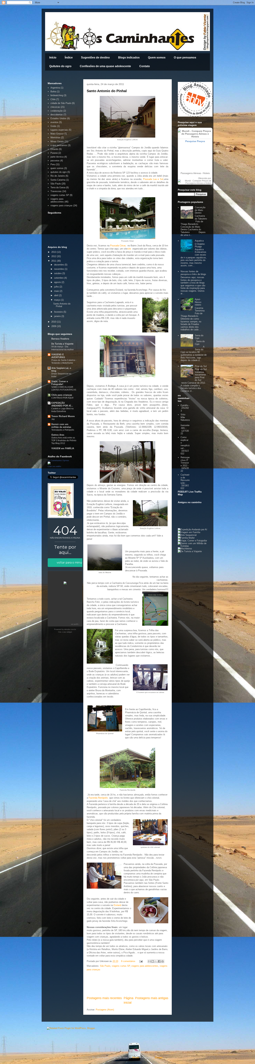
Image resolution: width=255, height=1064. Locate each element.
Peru (52, 164)
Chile (53, 99)
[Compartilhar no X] (156, 961)
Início (52, 57)
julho (57, 286)
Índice (69, 57)
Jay (53, 419)
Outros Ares (57, 435)
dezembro (59, 264)
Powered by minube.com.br (65, 629)
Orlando (54, 149)
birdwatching (56, 95)
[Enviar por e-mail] (149, 961)
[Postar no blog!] (152, 961)
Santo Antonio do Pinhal (107, 91)
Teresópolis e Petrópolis (62, 430)
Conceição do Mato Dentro (200, 210)
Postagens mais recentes (104, 998)
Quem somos (156, 57)
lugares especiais (59, 130)
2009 (54, 326)
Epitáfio (184, 405)
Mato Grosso (56, 133)
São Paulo (105, 966)
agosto (58, 282)
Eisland (117, 905)
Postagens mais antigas (151, 998)
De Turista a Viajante (62, 343)
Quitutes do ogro (60, 66)
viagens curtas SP (121, 966)
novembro (59, 269)
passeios (55, 160)
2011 (54, 261)
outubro (58, 273)
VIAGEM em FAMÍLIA (62, 448)
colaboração (56, 110)
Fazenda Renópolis (98, 797)
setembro (59, 278)
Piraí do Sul (201, 366)
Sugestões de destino (95, 57)
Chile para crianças (61, 395)
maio (57, 291)
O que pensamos (185, 57)
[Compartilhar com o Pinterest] (162, 961)
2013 (54, 252)
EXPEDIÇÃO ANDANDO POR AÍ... (62, 404)
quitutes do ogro (58, 172)
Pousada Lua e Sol (153, 179)
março (57, 300)
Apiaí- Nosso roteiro (198, 302)
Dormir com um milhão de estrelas (61, 425)
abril (56, 295)
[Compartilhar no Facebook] (159, 961)
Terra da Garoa (57, 187)
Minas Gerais (57, 141)
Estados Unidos (58, 118)
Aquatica (199, 240)
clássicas (55, 107)
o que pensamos (58, 145)
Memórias (55, 137)
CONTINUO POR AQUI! (62, 398)
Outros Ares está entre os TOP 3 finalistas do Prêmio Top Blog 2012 (63, 440)
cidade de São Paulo (60, 103)
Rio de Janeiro (57, 176)
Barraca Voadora (60, 338)
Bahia (53, 91)
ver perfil (74, 624)
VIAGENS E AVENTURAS (58, 356)
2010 (54, 321)
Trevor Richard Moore (63, 416)
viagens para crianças (61, 205)
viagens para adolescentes (144, 966)
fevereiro (58, 312)
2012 (54, 256)
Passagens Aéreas (191, 173)
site (129, 248)
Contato (144, 66)
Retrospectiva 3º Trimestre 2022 (185, 461)
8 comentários (128, 961)
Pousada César (117, 245)
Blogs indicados (129, 57)
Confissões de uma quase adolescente (105, 66)
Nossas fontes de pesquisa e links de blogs (193, 272)
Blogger (158, 1057)
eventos (54, 122)
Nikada (135, 1057)
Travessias (56, 191)
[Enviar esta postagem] (140, 961)
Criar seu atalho (54, 466)
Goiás (53, 126)
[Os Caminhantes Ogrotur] (49, 463)
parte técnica (56, 156)
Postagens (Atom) (105, 1009)
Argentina (55, 87)
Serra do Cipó (199, 337)
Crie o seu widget (65, 632)
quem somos (56, 168)
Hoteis (206, 173)
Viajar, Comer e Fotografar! (59, 382)
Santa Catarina (57, 180)
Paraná (54, 153)
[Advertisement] (127, 983)
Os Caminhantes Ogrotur (58, 460)
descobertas (56, 114)
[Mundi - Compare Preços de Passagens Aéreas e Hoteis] (194, 183)
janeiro (57, 316)
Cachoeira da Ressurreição (185, 478)
